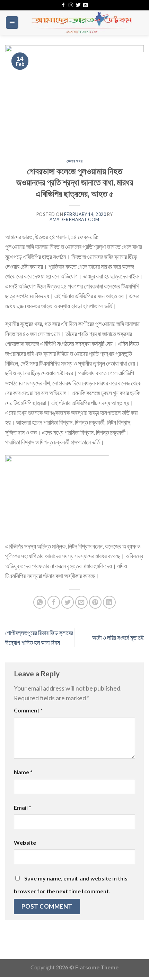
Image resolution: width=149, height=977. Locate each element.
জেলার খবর (74, 161)
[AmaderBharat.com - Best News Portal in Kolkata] (81, 22)
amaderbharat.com (74, 219)
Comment (28, 710)
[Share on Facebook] (53, 602)
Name (23, 772)
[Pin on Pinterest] (95, 602)
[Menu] (12, 22)
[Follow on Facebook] (63, 5)
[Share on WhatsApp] (39, 602)
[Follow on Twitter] (78, 5)
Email (22, 807)
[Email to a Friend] (81, 602)
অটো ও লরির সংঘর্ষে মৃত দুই (118, 637)
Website (25, 842)
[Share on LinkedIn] (109, 602)
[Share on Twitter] (67, 602)
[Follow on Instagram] (71, 5)
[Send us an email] (85, 5)
